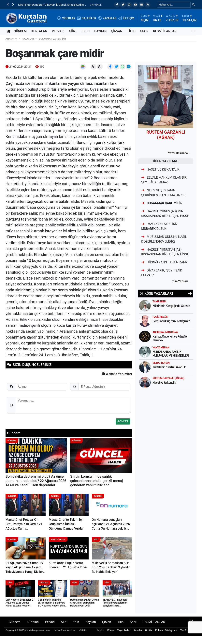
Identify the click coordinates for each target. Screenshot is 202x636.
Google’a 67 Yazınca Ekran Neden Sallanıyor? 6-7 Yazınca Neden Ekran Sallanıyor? (52, 604)
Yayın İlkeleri (123, 630)
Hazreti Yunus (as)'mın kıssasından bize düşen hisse (165, 213)
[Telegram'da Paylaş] (129, 67)
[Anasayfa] (9, 31)
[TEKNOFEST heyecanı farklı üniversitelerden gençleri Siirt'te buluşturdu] (117, 588)
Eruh (86, 31)
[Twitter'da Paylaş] (116, 67)
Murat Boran (160, 362)
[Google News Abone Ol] (83, 67)
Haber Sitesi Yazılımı (64, 630)
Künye (110, 630)
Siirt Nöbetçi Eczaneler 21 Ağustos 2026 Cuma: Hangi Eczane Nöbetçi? (20, 602)
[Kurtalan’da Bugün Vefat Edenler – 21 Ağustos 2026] (69, 548)
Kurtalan (39, 31)
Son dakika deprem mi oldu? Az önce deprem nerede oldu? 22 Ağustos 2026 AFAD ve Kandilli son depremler (36, 480)
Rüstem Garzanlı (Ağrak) (168, 378)
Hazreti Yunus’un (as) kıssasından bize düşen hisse (165, 252)
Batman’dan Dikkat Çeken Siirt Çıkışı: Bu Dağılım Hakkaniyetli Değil (84, 602)
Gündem (20, 31)
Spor (144, 31)
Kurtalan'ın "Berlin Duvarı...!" (168, 367)
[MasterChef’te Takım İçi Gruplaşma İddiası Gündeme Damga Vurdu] (69, 505)
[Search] (193, 5)
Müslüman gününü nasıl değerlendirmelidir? (164, 239)
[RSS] (148, 5)
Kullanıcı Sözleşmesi (166, 630)
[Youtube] (135, 5)
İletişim (100, 630)
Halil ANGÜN (160, 316)
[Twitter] (123, 5)
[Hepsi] (190, 293)
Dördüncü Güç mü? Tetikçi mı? (171, 321)
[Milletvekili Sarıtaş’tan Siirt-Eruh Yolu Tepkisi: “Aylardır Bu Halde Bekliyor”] (112, 548)
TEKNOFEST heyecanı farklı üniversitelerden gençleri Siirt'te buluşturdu (115, 604)
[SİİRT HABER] (27, 18)
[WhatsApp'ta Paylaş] (122, 67)
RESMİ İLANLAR (164, 31)
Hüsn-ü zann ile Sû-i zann (166, 262)
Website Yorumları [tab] (118, 374)
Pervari (58, 31)
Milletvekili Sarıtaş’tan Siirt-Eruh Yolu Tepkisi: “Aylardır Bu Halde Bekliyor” (111, 567)
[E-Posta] (141, 5)
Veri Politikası (187, 630)
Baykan (100, 31)
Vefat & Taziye (58, 539)
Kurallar (138, 630)
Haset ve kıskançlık (162, 169)
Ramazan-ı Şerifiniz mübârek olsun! (159, 226)
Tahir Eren (159, 301)
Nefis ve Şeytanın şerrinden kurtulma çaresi (163, 192)
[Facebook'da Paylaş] (110, 67)
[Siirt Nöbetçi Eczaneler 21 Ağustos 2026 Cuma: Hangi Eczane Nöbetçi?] (20, 588)
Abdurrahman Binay (165, 332)
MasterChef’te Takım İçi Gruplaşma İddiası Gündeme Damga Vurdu (66, 524)
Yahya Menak (160, 347)
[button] (8, 4)
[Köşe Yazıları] (145, 306)
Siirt (73, 31)
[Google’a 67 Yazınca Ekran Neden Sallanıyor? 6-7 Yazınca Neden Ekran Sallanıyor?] (52, 588)
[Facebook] (117, 5)
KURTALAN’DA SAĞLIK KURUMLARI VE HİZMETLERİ (170, 353)
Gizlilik (148, 630)
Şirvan (116, 31)
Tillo (131, 31)
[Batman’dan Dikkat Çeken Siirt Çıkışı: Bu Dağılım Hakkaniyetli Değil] (84, 588)
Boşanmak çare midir (164, 203)
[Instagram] (129, 5)
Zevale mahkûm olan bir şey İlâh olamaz (164, 180)
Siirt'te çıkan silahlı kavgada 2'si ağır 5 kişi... (44, 4)
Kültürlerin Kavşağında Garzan (171, 306)
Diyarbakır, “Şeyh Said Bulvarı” (161, 273)
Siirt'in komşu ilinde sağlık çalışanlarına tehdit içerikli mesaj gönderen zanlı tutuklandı (96, 480)
